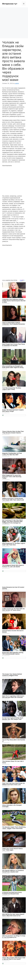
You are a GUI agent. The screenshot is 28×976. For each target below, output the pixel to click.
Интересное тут (9, 4)
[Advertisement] (14, 22)
